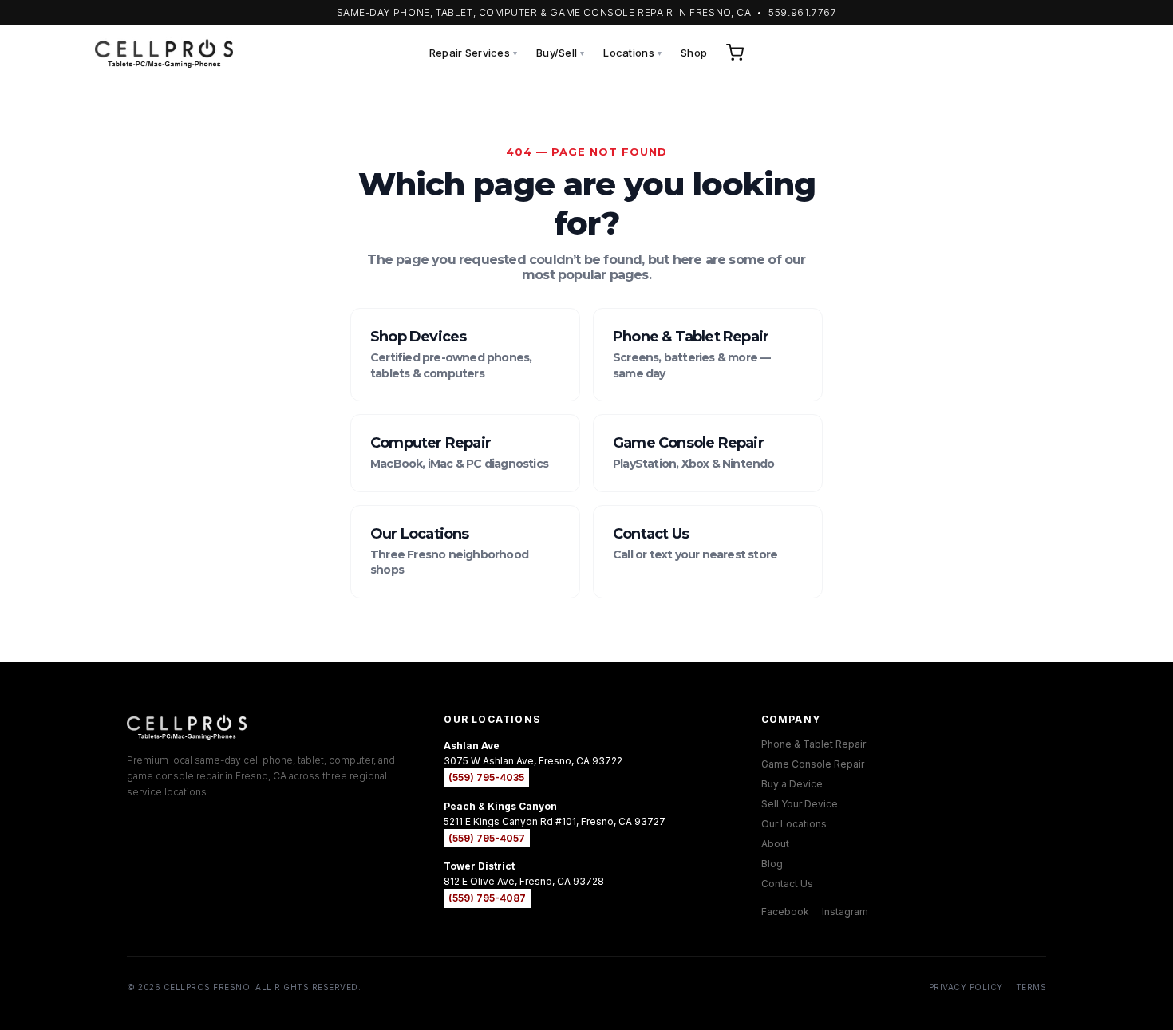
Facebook (785, 912)
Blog (772, 864)
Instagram (845, 912)
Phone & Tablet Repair (813, 744)
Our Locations (794, 824)
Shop (694, 52)
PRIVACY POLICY (966, 987)
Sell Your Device (799, 804)
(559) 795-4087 (487, 898)
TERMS (1031, 987)
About (775, 844)
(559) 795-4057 (486, 838)
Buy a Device (792, 784)
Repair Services (473, 52)
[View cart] (735, 52)
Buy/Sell (560, 52)
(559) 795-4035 (486, 777)
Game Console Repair (812, 764)
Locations (632, 52)
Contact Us (787, 884)
